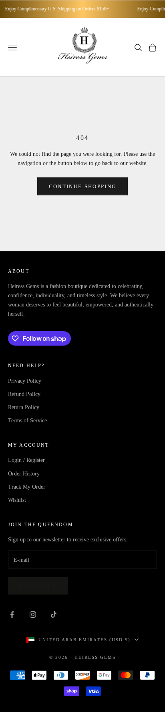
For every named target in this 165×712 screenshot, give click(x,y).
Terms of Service (27, 421)
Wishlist (17, 500)
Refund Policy (24, 394)
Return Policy (23, 407)
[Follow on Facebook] (12, 615)
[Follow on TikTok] (54, 615)
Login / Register (26, 460)
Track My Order (26, 487)
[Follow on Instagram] (33, 615)
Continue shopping (83, 186)
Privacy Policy (24, 381)
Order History (24, 474)
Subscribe (38, 586)
